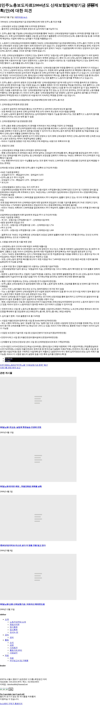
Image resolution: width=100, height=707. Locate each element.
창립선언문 (15, 624)
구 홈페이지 (17, 704)
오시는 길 (14, 632)
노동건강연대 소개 (18, 622)
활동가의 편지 (16, 650)
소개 (7, 619)
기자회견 (14, 648)
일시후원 (14, 630)
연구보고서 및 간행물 (19, 661)
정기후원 (14, 627)
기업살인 (14, 653)
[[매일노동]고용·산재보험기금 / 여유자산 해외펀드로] (38, 599)
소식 (12, 643)
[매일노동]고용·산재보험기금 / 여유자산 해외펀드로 (22, 604)
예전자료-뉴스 (21, 17)
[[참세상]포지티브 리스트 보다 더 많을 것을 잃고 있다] (38, 540)
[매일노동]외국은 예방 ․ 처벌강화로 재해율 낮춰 (21, 486)
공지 (7, 635)
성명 (12, 645)
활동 (7, 640)
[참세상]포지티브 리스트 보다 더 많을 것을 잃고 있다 (23, 545)
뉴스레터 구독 (6, 704)
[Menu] (92, 4)
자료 (7, 655)
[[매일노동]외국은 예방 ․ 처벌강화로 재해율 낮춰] (38, 481)
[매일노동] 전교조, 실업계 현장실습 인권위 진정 (20, 427)
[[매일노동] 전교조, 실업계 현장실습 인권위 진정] (38, 422)
